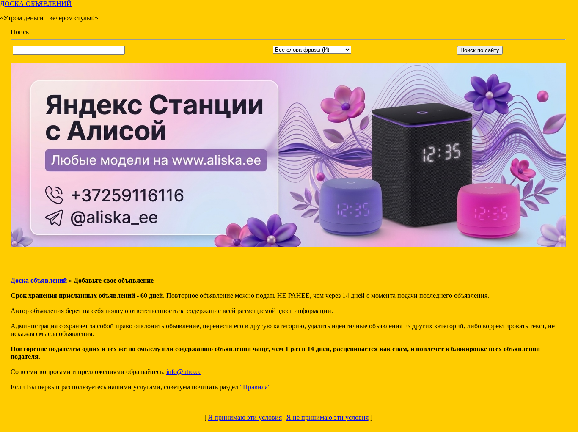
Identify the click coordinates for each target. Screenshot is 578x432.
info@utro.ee (183, 371)
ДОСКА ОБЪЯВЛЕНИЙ (36, 3)
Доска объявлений (39, 280)
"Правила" (255, 387)
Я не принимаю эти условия (327, 417)
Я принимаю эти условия (245, 417)
